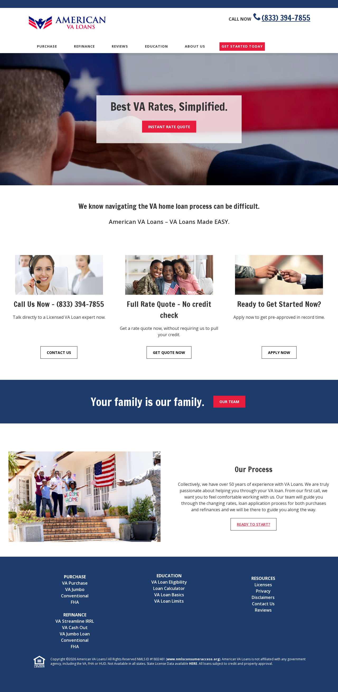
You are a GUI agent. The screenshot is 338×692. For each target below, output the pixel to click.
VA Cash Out (75, 627)
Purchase (47, 46)
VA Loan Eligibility (169, 582)
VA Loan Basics (169, 595)
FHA (75, 602)
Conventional (74, 596)
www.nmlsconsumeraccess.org (193, 659)
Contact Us (59, 352)
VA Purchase (75, 583)
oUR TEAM (229, 401)
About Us (195, 46)
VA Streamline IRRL (74, 621)
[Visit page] (59, 277)
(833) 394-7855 (286, 17)
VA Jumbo (74, 589)
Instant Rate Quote (169, 126)
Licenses (263, 585)
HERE (193, 663)
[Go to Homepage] (67, 28)
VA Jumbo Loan (75, 634)
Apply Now (279, 352)
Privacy (263, 591)
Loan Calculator (169, 588)
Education (156, 46)
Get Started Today (242, 46)
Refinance (84, 46)
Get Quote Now (169, 352)
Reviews (120, 46)
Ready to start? (253, 524)
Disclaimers (263, 597)
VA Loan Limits (169, 601)
